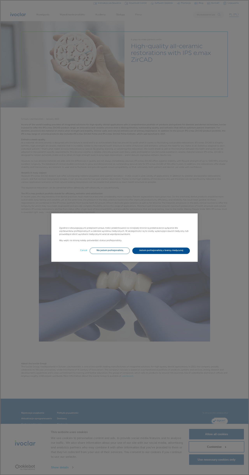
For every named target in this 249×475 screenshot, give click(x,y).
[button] (110, 251)
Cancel (83, 251)
